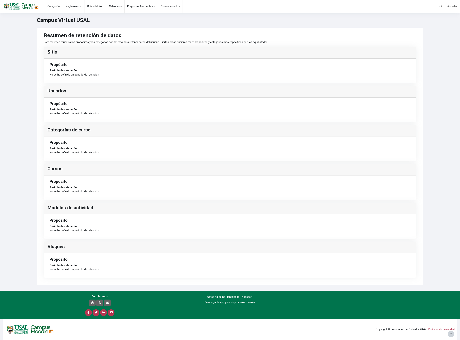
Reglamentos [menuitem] (74, 6)
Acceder (452, 6)
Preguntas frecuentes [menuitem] (140, 6)
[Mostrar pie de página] (451, 334)
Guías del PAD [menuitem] (95, 6)
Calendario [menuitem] (115, 6)
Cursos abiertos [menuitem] (170, 6)
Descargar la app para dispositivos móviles (230, 302)
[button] (441, 6)
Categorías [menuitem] (53, 6)
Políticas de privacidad (441, 329)
